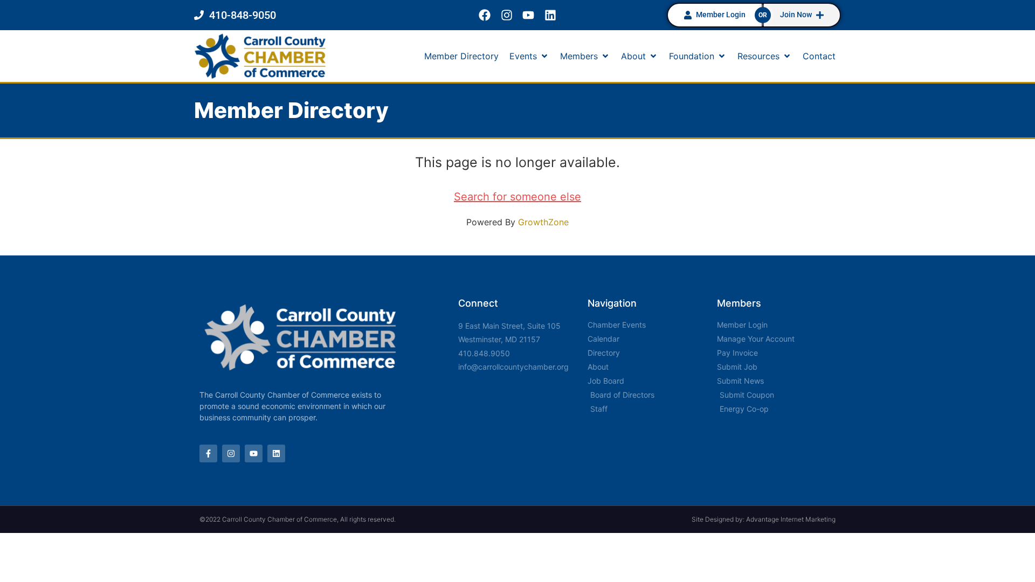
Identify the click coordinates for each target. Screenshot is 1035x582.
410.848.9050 (484, 353)
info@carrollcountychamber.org (513, 366)
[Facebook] (484, 15)
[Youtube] (528, 15)
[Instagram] (506, 15)
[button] (529, 56)
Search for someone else (517, 196)
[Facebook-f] (208, 453)
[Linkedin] (550, 15)
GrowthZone (543, 222)
